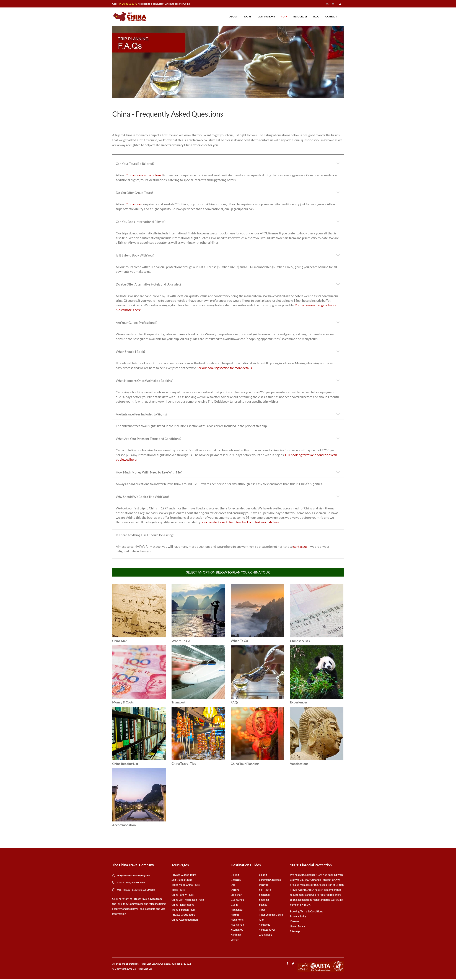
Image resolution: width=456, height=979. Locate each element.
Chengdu (236, 879)
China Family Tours (183, 894)
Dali (233, 884)
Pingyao (263, 884)
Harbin (235, 914)
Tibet (262, 909)
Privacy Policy (298, 916)
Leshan (235, 939)
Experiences (299, 702)
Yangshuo (264, 924)
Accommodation (124, 825)
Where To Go (181, 641)
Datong (235, 889)
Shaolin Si (264, 899)
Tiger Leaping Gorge (271, 914)
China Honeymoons (183, 904)
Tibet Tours (178, 889)
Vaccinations (299, 764)
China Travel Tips (184, 763)
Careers (294, 921)
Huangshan (237, 924)
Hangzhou (236, 909)
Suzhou (263, 904)
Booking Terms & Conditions (306, 911)
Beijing (235, 874)
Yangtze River (267, 929)
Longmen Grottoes (270, 879)
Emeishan (236, 894)
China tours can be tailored (144, 175)
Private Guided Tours (184, 874)
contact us (300, 546)
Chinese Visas (300, 641)
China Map (119, 641)
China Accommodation (185, 919)
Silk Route (265, 889)
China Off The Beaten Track (188, 899)
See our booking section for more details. (225, 368)
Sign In (330, 3)
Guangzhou (237, 899)
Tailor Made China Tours (186, 884)
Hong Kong (237, 919)
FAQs (235, 702)
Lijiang (263, 874)
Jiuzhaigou (237, 929)
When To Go (239, 641)
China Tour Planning (245, 764)
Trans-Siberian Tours (184, 909)
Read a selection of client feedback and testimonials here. (240, 522)
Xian (261, 919)
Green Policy (297, 926)
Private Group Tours (183, 914)
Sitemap (295, 931)
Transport (178, 702)
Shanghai (264, 894)
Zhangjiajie (265, 934)
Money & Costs (123, 702)
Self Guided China (182, 879)
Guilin (234, 904)
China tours (134, 204)
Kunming (236, 934)
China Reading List (125, 764)
